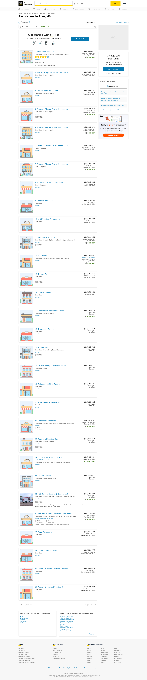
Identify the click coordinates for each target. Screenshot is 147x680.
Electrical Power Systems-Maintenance (54, 423)
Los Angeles (104, 658)
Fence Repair (64, 626)
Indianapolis (104, 652)
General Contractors (58, 350)
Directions (43, 518)
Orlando (116, 656)
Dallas (88, 660)
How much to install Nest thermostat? (112, 105)
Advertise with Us (23, 652)
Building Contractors (40, 13)
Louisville (103, 660)
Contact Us (21, 650)
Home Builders (47, 350)
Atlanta (89, 648)
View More (92, 634)
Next (95, 605)
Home (20, 13)
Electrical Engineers (49, 441)
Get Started (80, 39)
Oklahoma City (118, 654)
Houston (102, 650)
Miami (116, 648)
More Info (50, 518)
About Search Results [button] (122, 22)
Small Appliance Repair (49, 478)
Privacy (50, 668)
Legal (95, 668)
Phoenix (116, 660)
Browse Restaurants (59, 658)
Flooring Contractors (66, 616)
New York (117, 652)
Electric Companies (48, 75)
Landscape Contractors (63, 462)
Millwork (62, 624)
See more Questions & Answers (113, 110)
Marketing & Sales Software (26, 662)
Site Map (55, 654)
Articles (55, 648)
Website (37, 59)
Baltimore (89, 652)
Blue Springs (24, 618)
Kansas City (104, 654)
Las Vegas (103, 656)
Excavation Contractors (67, 623)
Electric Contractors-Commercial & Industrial (56, 54)
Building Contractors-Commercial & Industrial (56, 516)
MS (25, 13)
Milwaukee (117, 650)
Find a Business (57, 650)
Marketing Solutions (24, 660)
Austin (88, 650)
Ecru (29, 13)
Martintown (23, 621)
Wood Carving (64, 629)
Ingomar (22, 619)
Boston (89, 654)
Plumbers (45, 368)
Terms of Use (88, 668)
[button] (124, 3)
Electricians (38, 54)
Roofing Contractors (66, 627)
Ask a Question (114, 86)
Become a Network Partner (26, 658)
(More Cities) (99, 644)
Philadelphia (118, 658)
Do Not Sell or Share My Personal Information (68, 668)
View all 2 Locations (89, 257)
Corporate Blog (22, 654)
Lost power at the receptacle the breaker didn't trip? (113, 92)
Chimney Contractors (66, 618)
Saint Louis (117, 662)
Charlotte (89, 656)
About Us (21, 648)
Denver (89, 662)
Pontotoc (23, 616)
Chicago (89, 658)
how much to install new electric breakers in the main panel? (110, 99)
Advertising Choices (24, 656)
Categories (56, 656)
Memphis (103, 662)
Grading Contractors (66, 621)
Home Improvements (49, 462)
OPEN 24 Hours (46, 27)
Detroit (102, 648)
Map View (25, 22)
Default (92, 22)
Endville (22, 623)
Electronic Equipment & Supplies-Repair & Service (58, 240)
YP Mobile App (57, 652)
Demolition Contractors (67, 619)
